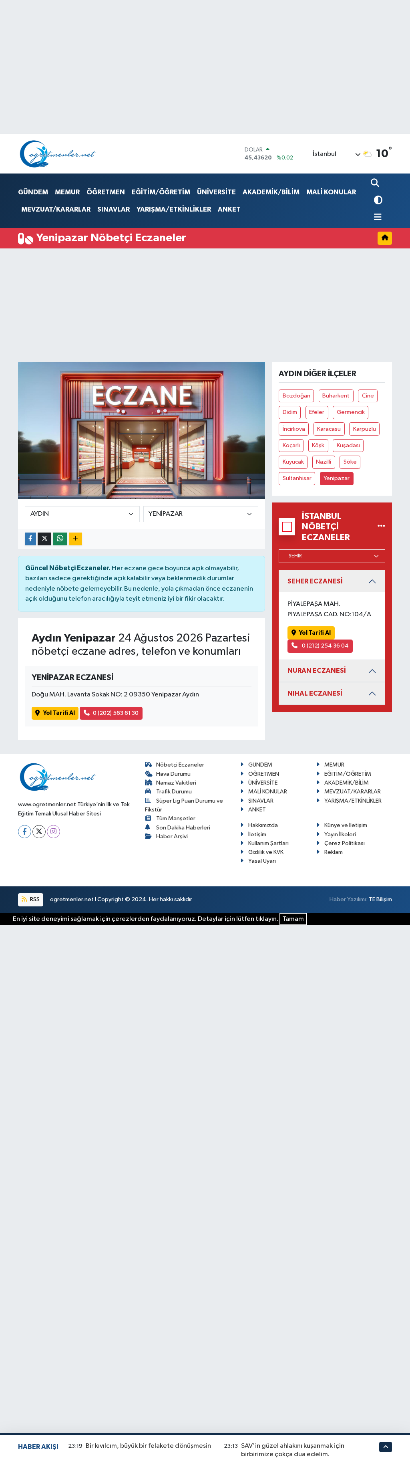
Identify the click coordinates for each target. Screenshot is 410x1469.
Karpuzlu (364, 429)
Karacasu (329, 429)
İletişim (257, 834)
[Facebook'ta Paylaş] (30, 539)
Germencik (351, 412)
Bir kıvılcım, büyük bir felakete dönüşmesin (148, 1446)
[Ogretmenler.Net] (58, 153)
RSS (34, 899)
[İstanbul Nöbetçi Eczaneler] (381, 526)
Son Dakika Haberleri (183, 828)
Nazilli (323, 462)
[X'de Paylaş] (44, 539)
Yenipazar (337, 478)
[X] (39, 831)
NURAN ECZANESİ (316, 670)
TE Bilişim (380, 899)
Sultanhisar (297, 478)
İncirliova (294, 429)
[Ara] (376, 183)
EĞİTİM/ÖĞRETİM (161, 192)
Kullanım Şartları (268, 843)
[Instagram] (53, 831)
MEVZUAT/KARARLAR (55, 209)
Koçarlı (291, 445)
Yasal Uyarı (262, 861)
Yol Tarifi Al (59, 713)
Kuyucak (293, 462)
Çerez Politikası (344, 843)
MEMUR (67, 192)
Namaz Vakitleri (176, 783)
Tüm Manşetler (175, 818)
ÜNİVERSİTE (216, 192)
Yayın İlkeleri (340, 834)
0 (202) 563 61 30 (116, 713)
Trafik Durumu (174, 792)
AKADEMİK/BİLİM (271, 192)
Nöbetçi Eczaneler (180, 765)
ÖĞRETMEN (105, 192)
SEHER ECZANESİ (315, 581)
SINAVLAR (113, 209)
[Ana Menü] (376, 217)
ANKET (229, 209)
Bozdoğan (296, 396)
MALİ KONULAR (331, 192)
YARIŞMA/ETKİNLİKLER (174, 209)
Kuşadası (348, 445)
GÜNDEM (33, 192)
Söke (350, 462)
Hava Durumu (173, 774)
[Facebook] (24, 831)
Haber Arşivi (172, 836)
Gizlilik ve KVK (265, 852)
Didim (290, 412)
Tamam (293, 919)
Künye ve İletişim (345, 825)
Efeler (316, 412)
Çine (368, 396)
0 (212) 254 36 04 (325, 646)
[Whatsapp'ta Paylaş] (60, 539)
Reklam (333, 852)
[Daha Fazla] (75, 539)
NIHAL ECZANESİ (314, 693)
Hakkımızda (263, 825)
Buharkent (336, 396)
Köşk (318, 445)
